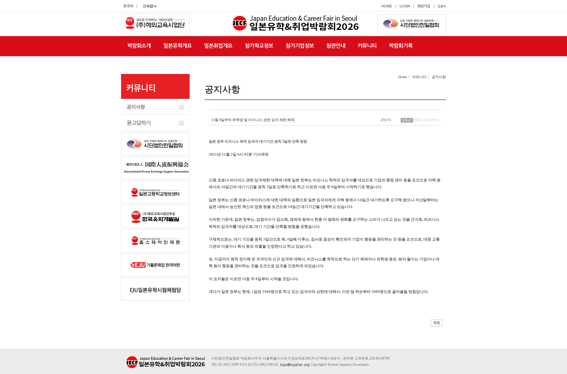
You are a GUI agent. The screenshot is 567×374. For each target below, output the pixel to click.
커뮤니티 (367, 46)
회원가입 (423, 6)
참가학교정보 (259, 46)
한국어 (128, 6)
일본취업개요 (218, 46)
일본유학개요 (177, 46)
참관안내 (335, 46)
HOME (387, 6)
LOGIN (405, 6)
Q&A (442, 6)
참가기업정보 (300, 46)
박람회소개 (139, 46)
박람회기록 (401, 46)
